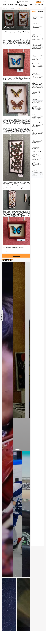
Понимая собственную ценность (36, 42)
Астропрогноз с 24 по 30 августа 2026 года (36, 176)
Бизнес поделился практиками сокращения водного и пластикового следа (37, 147)
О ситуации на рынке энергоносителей (35, 60)
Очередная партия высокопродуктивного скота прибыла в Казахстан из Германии (37, 113)
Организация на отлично (36, 69)
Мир (27, 4)
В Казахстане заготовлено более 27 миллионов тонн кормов (36, 118)
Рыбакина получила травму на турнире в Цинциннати (37, 168)
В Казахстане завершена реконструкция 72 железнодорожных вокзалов (37, 160)
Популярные (40, 11)
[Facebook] (2, 1)
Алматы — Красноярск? (36, 24)
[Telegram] (4, 1)
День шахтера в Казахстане (36, 30)
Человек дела (12, 8)
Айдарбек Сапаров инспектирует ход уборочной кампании (37, 138)
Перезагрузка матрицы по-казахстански (36, 80)
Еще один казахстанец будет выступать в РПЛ (37, 134)
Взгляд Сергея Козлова (36, 53)
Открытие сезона (35, 71)
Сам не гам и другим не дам (36, 77)
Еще (26, 5)
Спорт (36, 4)
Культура (30, 4)
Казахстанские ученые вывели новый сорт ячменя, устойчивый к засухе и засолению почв (37, 142)
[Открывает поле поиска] (43, 1)
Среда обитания (40, 4)
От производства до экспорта (37, 32)
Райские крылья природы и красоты (22, 8)
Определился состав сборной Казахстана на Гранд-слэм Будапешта (37, 130)
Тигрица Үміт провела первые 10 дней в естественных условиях (37, 152)
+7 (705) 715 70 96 (16, 256)
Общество (16, 4)
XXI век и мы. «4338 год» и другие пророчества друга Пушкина (36, 164)
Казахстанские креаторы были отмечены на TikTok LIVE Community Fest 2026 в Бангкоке (37, 92)
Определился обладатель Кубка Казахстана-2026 (37, 88)
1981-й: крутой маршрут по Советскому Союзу (36, 126)
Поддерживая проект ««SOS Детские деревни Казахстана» (37, 63)
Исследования (23, 4)
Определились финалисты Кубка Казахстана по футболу (37, 172)
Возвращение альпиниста (36, 48)
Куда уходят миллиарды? (36, 56)
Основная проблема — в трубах (37, 66)
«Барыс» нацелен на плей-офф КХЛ (37, 21)
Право (19, 4)
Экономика (11, 4)
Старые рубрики (22, 5)
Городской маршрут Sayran (36, 45)
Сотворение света (35, 18)
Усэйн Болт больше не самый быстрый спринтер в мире (37, 84)
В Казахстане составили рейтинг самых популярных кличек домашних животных (37, 108)
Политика (7, 4)
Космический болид (35, 27)
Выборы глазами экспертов (36, 74)
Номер (4, 4)
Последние (34, 11)
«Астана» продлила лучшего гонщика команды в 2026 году (37, 122)
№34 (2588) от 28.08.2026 (7, 260)
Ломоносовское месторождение (35, 36)
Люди (33, 4)
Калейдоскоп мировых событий (37, 39)
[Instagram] (5, 1)
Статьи (4, 8)
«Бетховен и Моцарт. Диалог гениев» (37, 15)
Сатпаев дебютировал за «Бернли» (36, 156)
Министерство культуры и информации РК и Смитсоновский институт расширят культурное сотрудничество (36, 98)
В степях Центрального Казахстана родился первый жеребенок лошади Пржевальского (36, 103)
